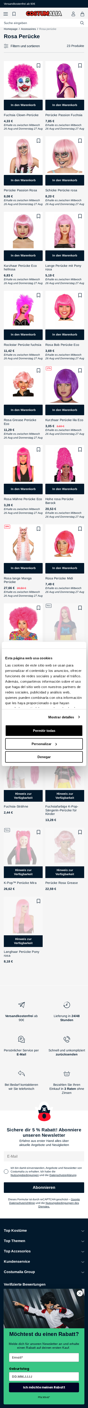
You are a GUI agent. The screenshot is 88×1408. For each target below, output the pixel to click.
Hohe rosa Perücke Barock (59, 501)
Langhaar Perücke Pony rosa (21, 953)
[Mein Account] (73, 14)
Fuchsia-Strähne (16, 806)
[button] (5, 14)
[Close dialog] (80, 1293)
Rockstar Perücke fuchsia (22, 344)
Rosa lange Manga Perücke (18, 580)
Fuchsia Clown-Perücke (21, 115)
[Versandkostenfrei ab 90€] (21, 1013)
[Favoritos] (14, 14)
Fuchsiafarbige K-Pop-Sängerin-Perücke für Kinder (61, 810)
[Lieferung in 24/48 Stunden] (66, 1013)
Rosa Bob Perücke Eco (62, 344)
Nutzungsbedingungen (25, 1175)
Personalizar (41, 744)
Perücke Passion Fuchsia (64, 115)
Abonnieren (44, 1187)
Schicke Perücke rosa (61, 190)
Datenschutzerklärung (62, 1175)
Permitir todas (44, 731)
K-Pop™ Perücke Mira (20, 883)
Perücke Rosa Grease (61, 883)
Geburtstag (19, 1368)
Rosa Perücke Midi (59, 578)
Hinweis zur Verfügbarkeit (23, 795)
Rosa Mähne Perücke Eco (23, 499)
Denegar (44, 757)
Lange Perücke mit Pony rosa (63, 267)
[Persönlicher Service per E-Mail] (21, 1048)
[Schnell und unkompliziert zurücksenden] (66, 1048)
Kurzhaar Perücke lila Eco (64, 420)
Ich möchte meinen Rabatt (44, 1387)
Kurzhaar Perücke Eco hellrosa (20, 267)
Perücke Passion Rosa (20, 190)
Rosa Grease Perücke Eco (20, 422)
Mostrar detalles (61, 717)
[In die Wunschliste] (39, 65)
